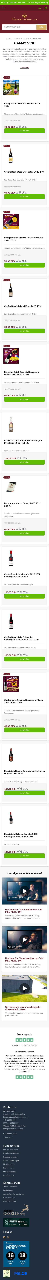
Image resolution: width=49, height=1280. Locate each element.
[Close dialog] (47, 627)
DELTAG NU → (37, 645)
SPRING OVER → (36, 649)
